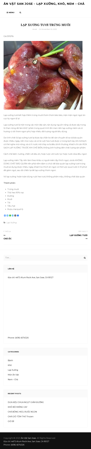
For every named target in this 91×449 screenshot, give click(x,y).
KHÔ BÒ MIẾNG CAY (17, 407)
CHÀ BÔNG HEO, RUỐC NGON (22, 412)
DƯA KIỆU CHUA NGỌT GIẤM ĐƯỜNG (26, 402)
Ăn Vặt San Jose (28, 438)
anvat (34, 29)
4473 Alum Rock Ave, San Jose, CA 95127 (34, 277)
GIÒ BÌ (11, 421)
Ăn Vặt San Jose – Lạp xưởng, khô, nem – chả (44, 3)
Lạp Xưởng (11, 223)
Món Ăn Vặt (13, 375)
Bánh (10, 360)
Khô (10, 365)
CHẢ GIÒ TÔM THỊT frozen (20, 416)
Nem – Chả (13, 379)
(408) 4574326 (22, 338)
